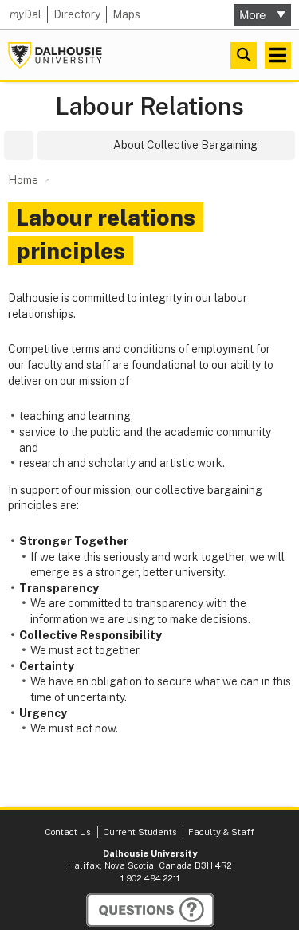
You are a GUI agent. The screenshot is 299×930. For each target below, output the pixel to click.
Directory (76, 14)
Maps (126, 14)
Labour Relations (149, 106)
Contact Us (67, 832)
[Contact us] (150, 910)
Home (23, 180)
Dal (25, 14)
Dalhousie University (55, 55)
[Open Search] (243, 55)
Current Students (139, 832)
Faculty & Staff (221, 832)
